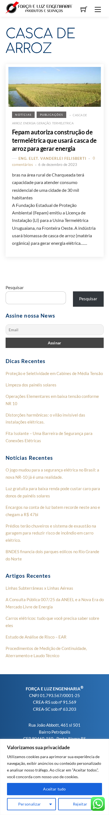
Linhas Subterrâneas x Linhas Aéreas (39, 588)
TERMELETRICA (63, 123)
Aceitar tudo (54, 789)
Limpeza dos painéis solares (31, 384)
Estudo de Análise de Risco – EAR (36, 636)
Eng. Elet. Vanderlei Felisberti (52, 158)
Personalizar (29, 804)
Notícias (23, 114)
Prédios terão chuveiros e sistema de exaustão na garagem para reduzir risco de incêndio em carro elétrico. (51, 533)
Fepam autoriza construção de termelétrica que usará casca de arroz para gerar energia (54, 140)
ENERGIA (29, 123)
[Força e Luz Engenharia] (39, 7)
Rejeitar (80, 804)
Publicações (51, 114)
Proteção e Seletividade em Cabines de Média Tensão (54, 373)
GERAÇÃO (44, 123)
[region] (54, 777)
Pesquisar (15, 287)
